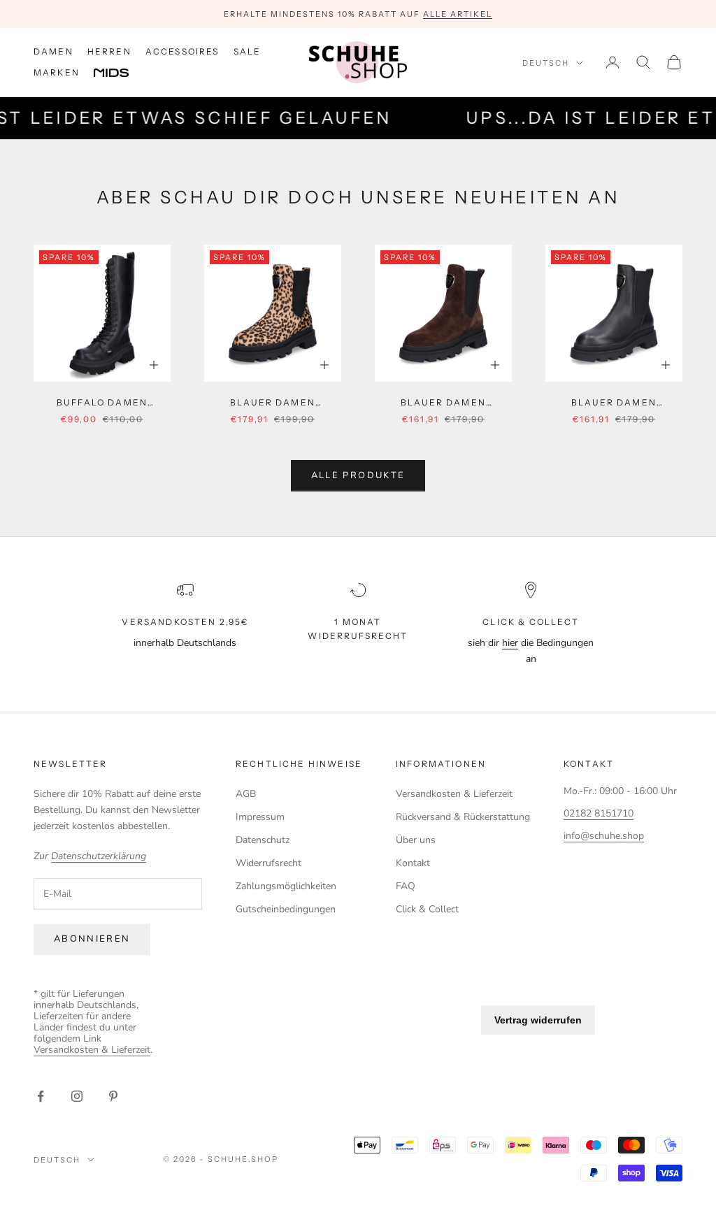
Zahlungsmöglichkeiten (286, 886)
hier (510, 642)
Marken (57, 72)
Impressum (260, 817)
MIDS (122, 73)
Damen (53, 51)
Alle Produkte (358, 475)
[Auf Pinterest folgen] (113, 1096)
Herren (109, 51)
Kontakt (413, 863)
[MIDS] (122, 73)
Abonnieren (92, 939)
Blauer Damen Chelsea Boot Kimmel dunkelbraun (443, 403)
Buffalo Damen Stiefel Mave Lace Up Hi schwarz (102, 403)
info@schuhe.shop (604, 835)
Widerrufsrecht (268, 863)
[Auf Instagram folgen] (77, 1096)
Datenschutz (262, 840)
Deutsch (545, 63)
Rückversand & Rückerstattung (463, 817)
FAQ (405, 886)
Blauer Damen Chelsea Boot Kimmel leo (272, 403)
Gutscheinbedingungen (286, 909)
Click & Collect (427, 909)
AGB (246, 793)
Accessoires (182, 51)
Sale (248, 51)
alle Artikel (457, 14)
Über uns (416, 840)
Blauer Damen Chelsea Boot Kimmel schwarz (614, 403)
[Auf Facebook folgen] (41, 1096)
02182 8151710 (598, 813)
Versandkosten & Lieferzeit (454, 793)
